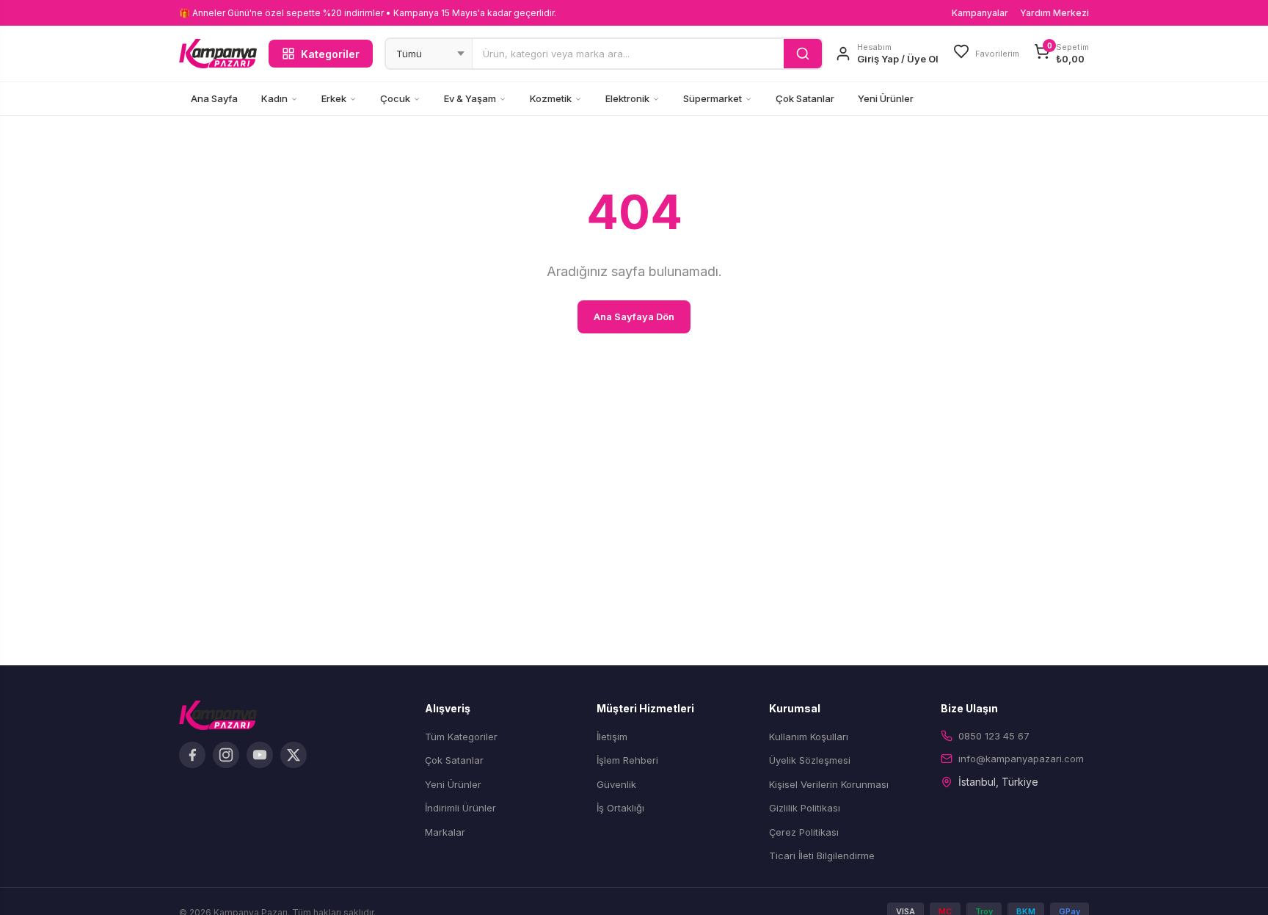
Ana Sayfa (214, 98)
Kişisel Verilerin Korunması (829, 784)
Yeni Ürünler (886, 98)
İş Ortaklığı (620, 808)
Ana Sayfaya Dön (634, 316)
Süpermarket (712, 98)
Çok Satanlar (805, 98)
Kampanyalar (980, 12)
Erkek (333, 98)
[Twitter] (293, 755)
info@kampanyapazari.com (1021, 758)
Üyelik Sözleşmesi (809, 760)
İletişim (612, 736)
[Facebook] (192, 755)
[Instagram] (226, 755)
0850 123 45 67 (994, 736)
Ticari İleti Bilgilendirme (822, 855)
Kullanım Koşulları (808, 736)
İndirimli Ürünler (460, 808)
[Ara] (803, 53)
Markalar (445, 832)
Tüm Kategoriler (461, 736)
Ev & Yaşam (470, 98)
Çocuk (395, 98)
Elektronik (627, 98)
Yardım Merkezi (1054, 12)
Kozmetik (551, 98)
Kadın (274, 98)
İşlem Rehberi (627, 760)
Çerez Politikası (804, 832)
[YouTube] (260, 755)
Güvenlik (616, 784)
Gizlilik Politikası (804, 808)
